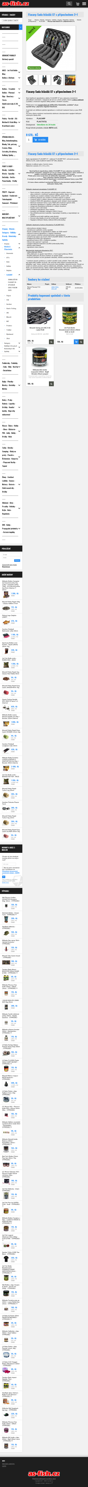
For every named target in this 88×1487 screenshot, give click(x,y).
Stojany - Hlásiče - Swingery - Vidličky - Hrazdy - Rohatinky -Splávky (54, 20)
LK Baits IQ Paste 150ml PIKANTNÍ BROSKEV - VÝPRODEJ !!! (10, 1317)
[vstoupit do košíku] (77, 3)
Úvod (29, 20)
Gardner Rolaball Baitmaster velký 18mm (10, 630)
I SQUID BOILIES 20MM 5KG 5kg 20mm (10, 1001)
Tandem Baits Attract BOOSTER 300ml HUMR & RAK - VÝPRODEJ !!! (10, 971)
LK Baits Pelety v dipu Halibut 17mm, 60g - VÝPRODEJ (9, 1092)
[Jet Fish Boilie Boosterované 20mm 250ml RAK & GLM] (69, 316)
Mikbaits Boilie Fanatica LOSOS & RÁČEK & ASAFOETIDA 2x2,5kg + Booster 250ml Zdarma (10, 760)
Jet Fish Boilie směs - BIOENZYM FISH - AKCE (10, 775)
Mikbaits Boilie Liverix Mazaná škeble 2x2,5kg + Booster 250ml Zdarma (11, 716)
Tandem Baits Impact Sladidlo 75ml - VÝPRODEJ (9, 1379)
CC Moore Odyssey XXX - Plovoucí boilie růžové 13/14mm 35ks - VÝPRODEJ (11, 1174)
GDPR (4, 1466)
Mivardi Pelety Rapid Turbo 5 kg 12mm (9, 817)
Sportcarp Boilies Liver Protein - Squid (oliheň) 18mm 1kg (10, 644)
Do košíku (42, 140)
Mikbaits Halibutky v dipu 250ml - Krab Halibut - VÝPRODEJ (10, 1332)
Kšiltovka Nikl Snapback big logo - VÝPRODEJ (10, 1409)
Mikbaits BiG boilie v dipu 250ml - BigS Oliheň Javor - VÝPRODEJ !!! (11, 1439)
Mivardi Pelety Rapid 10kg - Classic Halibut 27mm (11, 602)
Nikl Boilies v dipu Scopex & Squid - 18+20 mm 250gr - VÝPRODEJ (10, 1286)
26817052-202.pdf (55, 288)
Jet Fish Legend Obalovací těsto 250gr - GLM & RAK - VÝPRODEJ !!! (11, 1237)
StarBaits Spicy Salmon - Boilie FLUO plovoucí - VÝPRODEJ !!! (10, 1394)
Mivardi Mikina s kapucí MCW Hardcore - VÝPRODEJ (10, 1077)
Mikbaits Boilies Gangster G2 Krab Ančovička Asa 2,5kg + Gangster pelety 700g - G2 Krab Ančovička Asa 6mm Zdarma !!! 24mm (11, 585)
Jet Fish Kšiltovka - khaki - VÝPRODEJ (11, 1189)
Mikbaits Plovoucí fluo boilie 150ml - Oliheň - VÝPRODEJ (9, 1423)
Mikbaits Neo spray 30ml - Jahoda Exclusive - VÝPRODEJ (11, 942)
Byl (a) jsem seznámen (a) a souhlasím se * (11, 871)
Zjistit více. (5, 882)
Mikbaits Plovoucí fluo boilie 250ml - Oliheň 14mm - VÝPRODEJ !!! (9, 986)
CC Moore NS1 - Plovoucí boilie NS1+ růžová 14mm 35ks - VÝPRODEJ (11, 1108)
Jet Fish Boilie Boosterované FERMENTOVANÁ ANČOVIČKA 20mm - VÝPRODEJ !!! (9, 1269)
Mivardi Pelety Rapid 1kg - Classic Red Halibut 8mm (11, 673)
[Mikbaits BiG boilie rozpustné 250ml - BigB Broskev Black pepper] (40, 358)
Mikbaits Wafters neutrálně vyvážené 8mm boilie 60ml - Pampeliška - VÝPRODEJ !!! (11, 1124)
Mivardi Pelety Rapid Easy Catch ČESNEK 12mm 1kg (11, 731)
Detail (13, 595)
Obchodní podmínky (8, 1464)
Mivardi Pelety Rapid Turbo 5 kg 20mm (9, 789)
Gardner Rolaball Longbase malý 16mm (9, 745)
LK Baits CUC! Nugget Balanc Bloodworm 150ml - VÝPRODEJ (10, 1363)
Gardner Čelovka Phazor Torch (10, 803)
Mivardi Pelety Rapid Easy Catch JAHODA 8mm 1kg (11, 686)
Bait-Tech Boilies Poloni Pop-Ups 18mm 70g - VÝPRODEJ (10, 1158)
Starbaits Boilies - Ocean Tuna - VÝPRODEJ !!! (10, 913)
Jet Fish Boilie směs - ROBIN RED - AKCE (9, 659)
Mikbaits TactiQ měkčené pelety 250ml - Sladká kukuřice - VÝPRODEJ (10, 1015)
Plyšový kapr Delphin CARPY (9, 616)
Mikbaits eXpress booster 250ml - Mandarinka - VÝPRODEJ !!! (10, 1031)
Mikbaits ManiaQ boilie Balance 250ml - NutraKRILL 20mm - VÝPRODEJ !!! (9, 1141)
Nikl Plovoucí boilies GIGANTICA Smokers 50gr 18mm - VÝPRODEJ (10, 899)
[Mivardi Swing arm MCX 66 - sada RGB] (40, 316)
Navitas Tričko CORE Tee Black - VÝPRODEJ (10, 1253)
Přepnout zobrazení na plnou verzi (44, 1479)
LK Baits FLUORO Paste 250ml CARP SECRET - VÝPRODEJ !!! (10, 1062)
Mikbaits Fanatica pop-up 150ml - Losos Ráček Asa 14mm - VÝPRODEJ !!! (10, 1302)
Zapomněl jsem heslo (9, 565)
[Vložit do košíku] (76, 341)
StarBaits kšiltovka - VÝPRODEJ (8, 927)
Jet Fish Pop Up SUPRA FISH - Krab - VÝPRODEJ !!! (11, 1204)
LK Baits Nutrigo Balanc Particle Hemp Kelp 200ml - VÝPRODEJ (11, 1046)
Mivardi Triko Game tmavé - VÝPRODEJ (11, 956)
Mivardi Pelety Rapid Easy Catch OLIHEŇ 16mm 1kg (11, 830)
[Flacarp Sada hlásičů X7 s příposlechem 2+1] (32, 80)
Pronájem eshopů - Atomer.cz (43, 1483)
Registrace (6, 567)
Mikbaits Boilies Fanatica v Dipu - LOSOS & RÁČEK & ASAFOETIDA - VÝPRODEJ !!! (11, 1220)
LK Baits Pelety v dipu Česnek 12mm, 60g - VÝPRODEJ (9, 1348)
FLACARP (42, 21)
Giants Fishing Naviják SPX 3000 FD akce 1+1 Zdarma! (10, 701)
